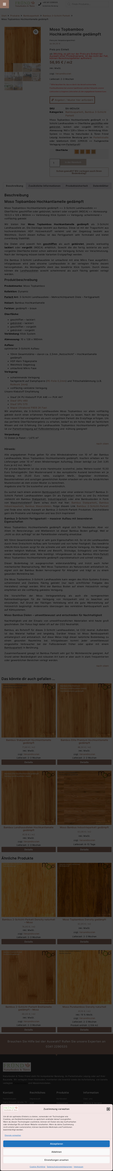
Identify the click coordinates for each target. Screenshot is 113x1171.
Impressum (78, 1167)
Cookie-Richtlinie (37, 1167)
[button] (108, 1109)
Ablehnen (56, 1151)
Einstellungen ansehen (56, 1160)
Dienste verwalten (13, 1135)
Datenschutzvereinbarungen (59, 1167)
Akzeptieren (56, 1143)
